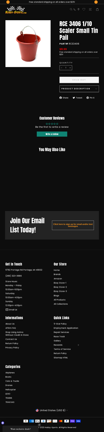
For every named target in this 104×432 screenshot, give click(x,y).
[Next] (96, 2)
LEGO (7, 393)
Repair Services (61, 332)
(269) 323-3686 (13, 275)
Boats (8, 377)
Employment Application (66, 328)
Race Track (59, 336)
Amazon (58, 278)
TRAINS (8, 398)
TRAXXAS (9, 402)
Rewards (58, 345)
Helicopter (10, 389)
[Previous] (8, 2)
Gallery (57, 340)
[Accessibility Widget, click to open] (2, 422)
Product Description (76, 88)
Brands (57, 274)
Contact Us (11, 339)
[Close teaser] (39, 425)
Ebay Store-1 (60, 283)
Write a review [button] (52, 134)
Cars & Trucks (12, 381)
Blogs (56, 295)
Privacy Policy (12, 347)
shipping (77, 52)
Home (57, 270)
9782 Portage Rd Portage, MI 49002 (23, 269)
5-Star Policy (60, 323)
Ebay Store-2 (60, 287)
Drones (9, 385)
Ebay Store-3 (60, 291)
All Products (59, 299)
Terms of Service (62, 349)
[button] (21, 429)
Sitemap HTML (61, 357)
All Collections (61, 304)
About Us (10, 323)
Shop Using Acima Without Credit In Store (17, 333)
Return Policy (11, 343)
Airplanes (10, 372)
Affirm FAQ (10, 328)
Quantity (66, 62)
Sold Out (13, 198)
